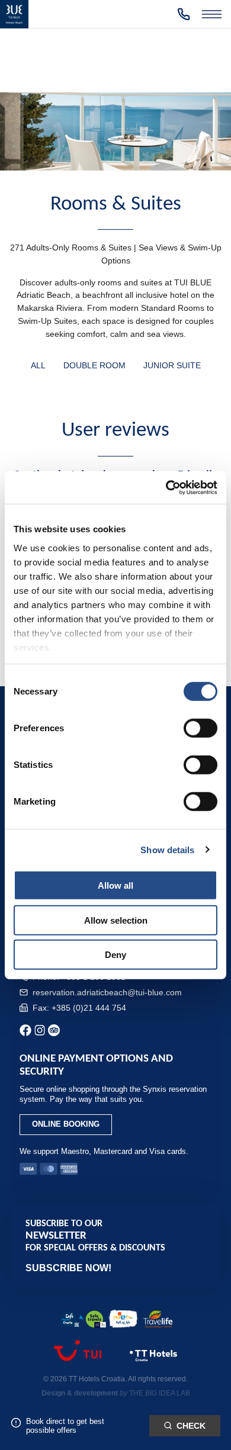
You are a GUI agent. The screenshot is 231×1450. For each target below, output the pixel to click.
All (38, 365)
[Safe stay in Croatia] (82, 1320)
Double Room (94, 365)
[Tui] (77, 1357)
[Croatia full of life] (123, 1319)
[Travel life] (158, 1320)
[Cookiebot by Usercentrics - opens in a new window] (166, 487)
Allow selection (115, 920)
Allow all (115, 885)
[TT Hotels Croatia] (153, 1362)
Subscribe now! (68, 1268)
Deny (115, 955)
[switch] (200, 728)
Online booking (66, 1124)
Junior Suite (172, 365)
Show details (167, 849)
